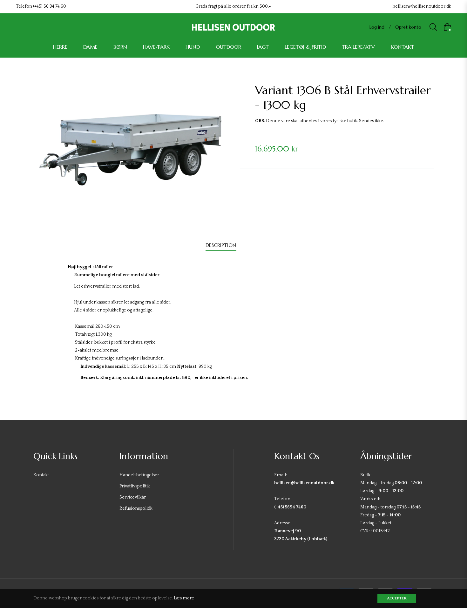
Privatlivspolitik (134, 486)
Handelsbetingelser (139, 475)
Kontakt (41, 475)
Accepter (396, 598)
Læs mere (184, 598)
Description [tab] (221, 245)
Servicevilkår (132, 497)
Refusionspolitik (135, 508)
